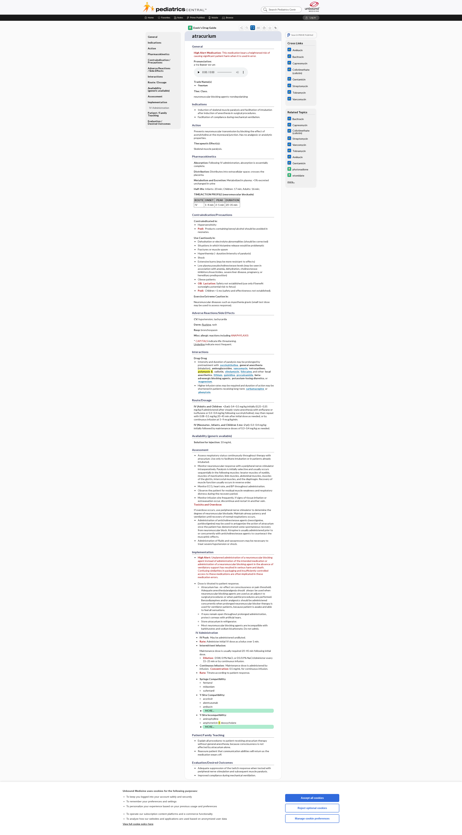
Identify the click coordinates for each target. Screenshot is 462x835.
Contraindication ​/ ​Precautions (159, 61)
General (152, 36)
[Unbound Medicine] (312, 6)
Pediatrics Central (188, 7)
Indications (154, 42)
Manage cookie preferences (312, 818)
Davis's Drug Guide (204, 27)
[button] (228, 18)
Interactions (155, 76)
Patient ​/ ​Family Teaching (157, 114)
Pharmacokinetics (158, 54)
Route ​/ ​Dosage (157, 82)
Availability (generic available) (159, 89)
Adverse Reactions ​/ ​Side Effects (159, 69)
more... (291, 181)
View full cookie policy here (138, 824)
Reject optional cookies (312, 808)
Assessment (155, 96)
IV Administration (159, 107)
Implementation (157, 102)
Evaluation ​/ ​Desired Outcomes (159, 122)
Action (152, 48)
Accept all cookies (312, 797)
